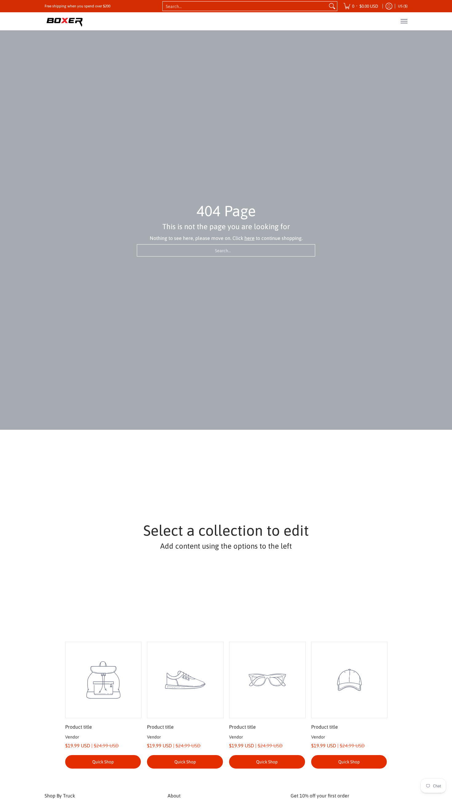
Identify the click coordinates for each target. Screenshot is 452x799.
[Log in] (389, 6)
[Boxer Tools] (65, 21)
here (249, 238)
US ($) (403, 6)
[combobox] (245, 6)
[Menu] (403, 21)
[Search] (332, 6)
